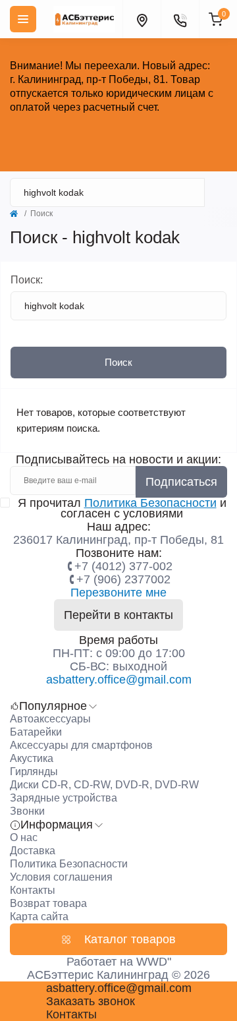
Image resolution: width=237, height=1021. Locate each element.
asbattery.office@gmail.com (119, 679)
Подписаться (181, 481)
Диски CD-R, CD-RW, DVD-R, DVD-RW (104, 784)
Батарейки (36, 732)
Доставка (32, 850)
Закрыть (118, 138)
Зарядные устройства (63, 797)
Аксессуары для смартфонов (81, 745)
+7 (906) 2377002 (123, 579)
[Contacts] (180, 19)
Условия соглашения (61, 877)
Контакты (32, 890)
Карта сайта (39, 916)
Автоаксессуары (50, 718)
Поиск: (27, 279)
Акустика (31, 758)
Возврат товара (48, 903)
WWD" (153, 961)
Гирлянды (34, 771)
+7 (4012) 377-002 (123, 566)
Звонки (27, 811)
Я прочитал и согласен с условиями (122, 508)
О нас (24, 837)
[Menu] (23, 19)
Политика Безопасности (150, 503)
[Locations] (141, 19)
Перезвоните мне (118, 592)
